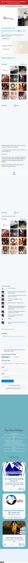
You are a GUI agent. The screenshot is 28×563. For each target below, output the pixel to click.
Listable (18, 557)
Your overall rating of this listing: (9, 354)
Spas (14, 28)
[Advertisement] (14, 126)
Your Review (4, 333)
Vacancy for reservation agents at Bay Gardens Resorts (14, 448)
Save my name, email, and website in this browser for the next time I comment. (14, 350)
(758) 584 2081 (6, 38)
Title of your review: (6, 360)
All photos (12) (23, 64)
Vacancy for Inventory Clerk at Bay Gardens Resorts (14, 451)
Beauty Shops (9, 28)
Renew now (23, 1)
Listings (3, 28)
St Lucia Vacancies (11, 288)
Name (3, 367)
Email (3, 373)
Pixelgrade (23, 557)
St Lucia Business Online (14, 6)
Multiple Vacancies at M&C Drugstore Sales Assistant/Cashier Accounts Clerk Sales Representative (17, 308)
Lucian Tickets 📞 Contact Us (14, 385)
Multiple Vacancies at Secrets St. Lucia (15, 302)
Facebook (12, 555)
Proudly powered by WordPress (8, 557)
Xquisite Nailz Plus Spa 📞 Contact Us (13, 388)
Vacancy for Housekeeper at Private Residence (14, 440)
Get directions (6, 49)
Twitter (17, 555)
